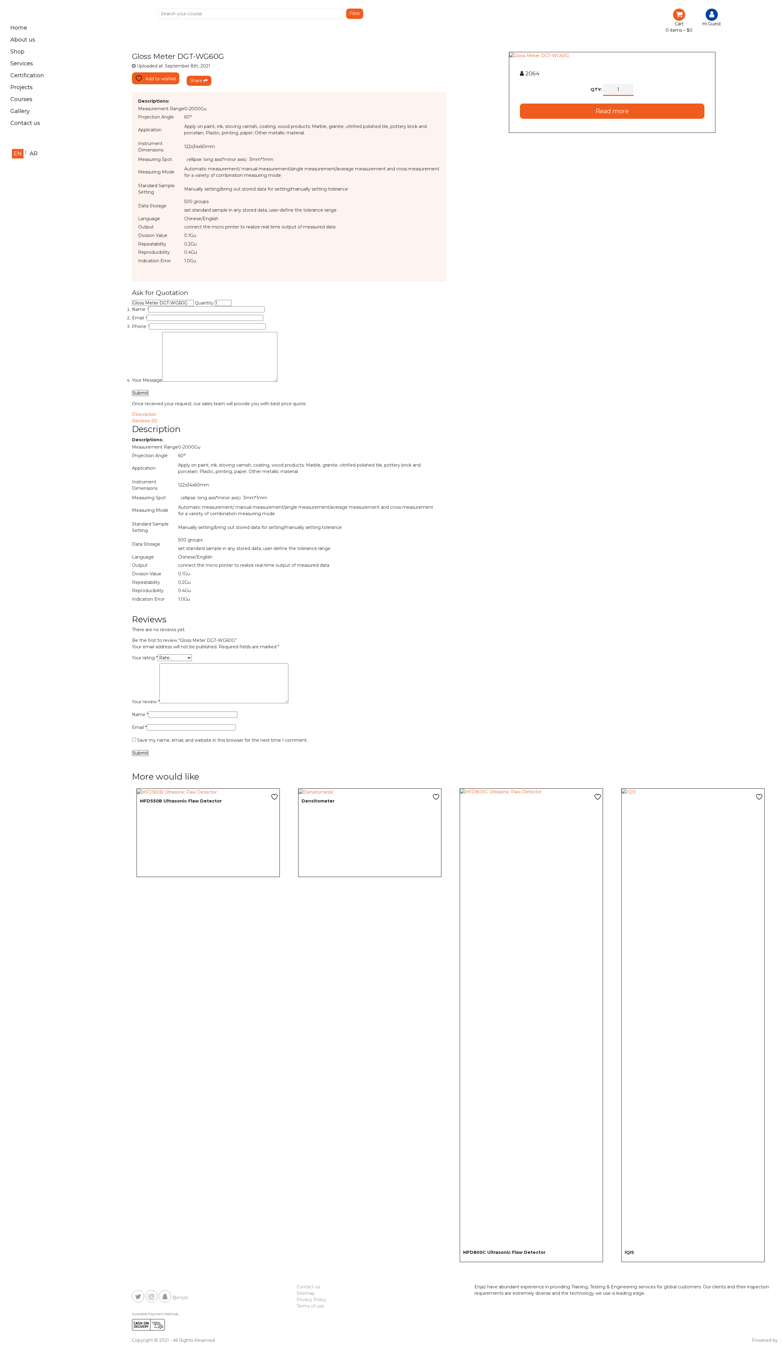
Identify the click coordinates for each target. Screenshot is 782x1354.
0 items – (679, 30)
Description (144, 414)
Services (21, 63)
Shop (17, 51)
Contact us (25, 123)
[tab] (450, 414)
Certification (27, 75)
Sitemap (306, 1293)
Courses (21, 99)
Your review (145, 701)
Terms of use (310, 1306)
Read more (612, 111)
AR (34, 153)
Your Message (147, 380)
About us (22, 39)
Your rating (145, 658)
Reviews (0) (144, 421)
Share (196, 80)
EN (18, 153)
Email (139, 318)
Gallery (20, 111)
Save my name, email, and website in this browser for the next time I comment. (222, 740)
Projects (21, 87)
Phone (140, 326)
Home (18, 27)
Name (140, 309)
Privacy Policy (311, 1299)
